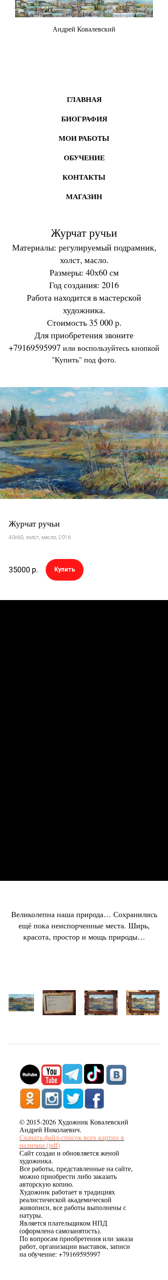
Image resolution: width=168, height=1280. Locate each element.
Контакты (84, 177)
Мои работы (84, 138)
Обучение (84, 157)
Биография (84, 118)
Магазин (84, 196)
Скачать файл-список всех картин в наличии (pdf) (71, 1141)
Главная (84, 99)
